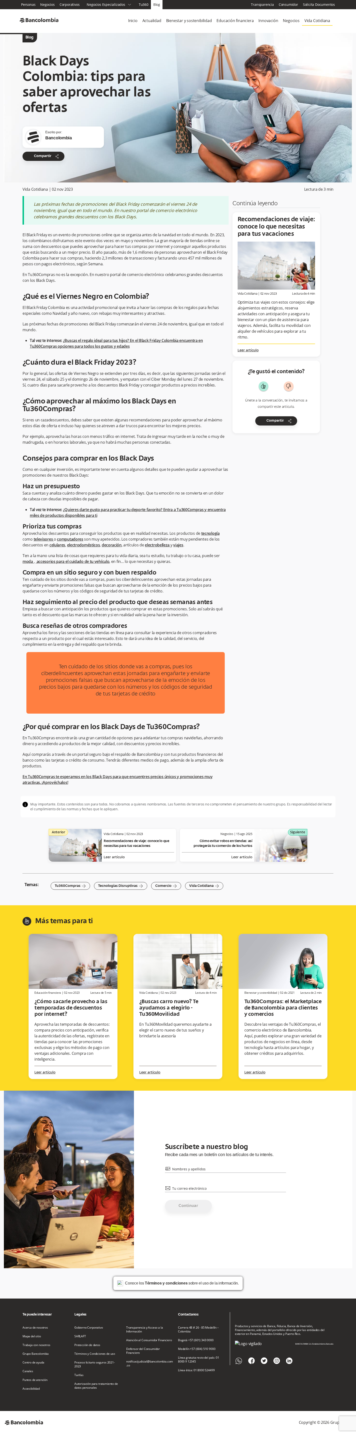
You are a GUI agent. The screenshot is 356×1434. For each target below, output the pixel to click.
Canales (28, 1371)
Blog (156, 4)
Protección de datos (87, 1345)
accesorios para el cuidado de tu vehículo (72, 561)
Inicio (133, 20)
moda (28, 561)
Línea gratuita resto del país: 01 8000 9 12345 (198, 1359)
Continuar (188, 1206)
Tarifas (79, 1375)
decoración (112, 545)
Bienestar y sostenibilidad (189, 20)
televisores (44, 539)
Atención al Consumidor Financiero (149, 1340)
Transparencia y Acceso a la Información (144, 1329)
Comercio (166, 885)
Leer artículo (248, 350)
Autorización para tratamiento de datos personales (96, 1386)
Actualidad (151, 20)
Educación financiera (235, 20)
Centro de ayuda (33, 1362)
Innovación (268, 20)
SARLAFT (80, 1336)
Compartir (47, 156)
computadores (70, 539)
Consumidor (288, 4)
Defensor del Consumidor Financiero (143, 1351)
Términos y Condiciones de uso (94, 1354)
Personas (28, 4)
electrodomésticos (83, 545)
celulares (57, 545)
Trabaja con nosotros (36, 1345)
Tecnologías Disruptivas (120, 885)
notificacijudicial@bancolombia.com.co (149, 1363)
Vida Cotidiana (317, 20)
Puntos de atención (35, 1380)
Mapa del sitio (32, 1336)
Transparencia (262, 4)
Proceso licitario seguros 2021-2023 (94, 1364)
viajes (178, 545)
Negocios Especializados (109, 4)
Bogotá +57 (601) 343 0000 (196, 1340)
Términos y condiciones (166, 1283)
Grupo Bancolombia (36, 1354)
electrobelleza (157, 545)
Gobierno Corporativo (88, 1328)
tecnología (210, 533)
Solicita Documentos (319, 4)
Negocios (47, 4)
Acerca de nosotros (35, 1328)
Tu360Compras (70, 885)
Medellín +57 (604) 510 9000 (196, 1349)
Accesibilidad (31, 1389)
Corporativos (70, 4)
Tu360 (143, 4)
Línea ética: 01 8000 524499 (196, 1370)
